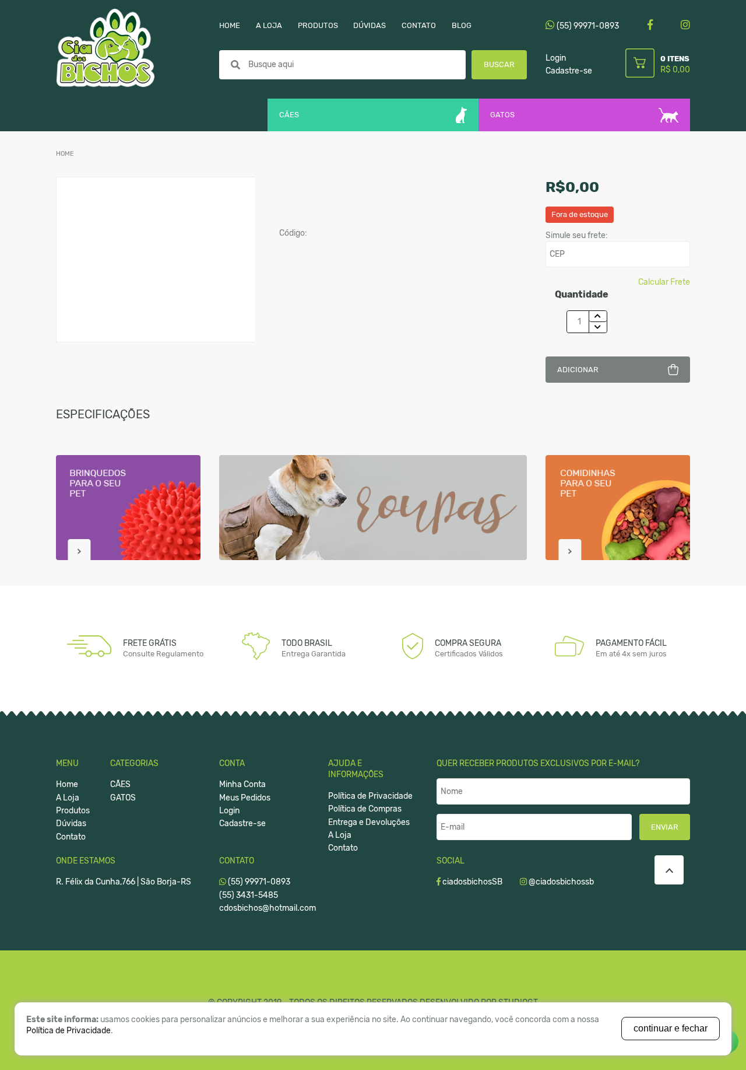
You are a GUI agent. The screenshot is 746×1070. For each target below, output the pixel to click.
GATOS (502, 114)
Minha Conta (242, 784)
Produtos (73, 811)
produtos (318, 25)
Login (556, 58)
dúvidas (369, 25)
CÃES (289, 114)
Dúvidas (71, 823)
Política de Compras (365, 809)
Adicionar (578, 369)
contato (419, 25)
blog (461, 25)
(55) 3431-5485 (248, 895)
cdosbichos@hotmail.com (267, 908)
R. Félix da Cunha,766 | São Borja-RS (123, 882)
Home (65, 154)
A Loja (67, 798)
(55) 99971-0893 (587, 26)
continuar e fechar (671, 1028)
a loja (269, 25)
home (229, 25)
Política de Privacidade (370, 796)
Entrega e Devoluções (369, 822)
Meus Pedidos (244, 798)
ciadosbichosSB (471, 882)
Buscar (499, 64)
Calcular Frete (664, 282)
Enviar (664, 827)
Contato (71, 837)
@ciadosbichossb (560, 882)
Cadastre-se (569, 71)
